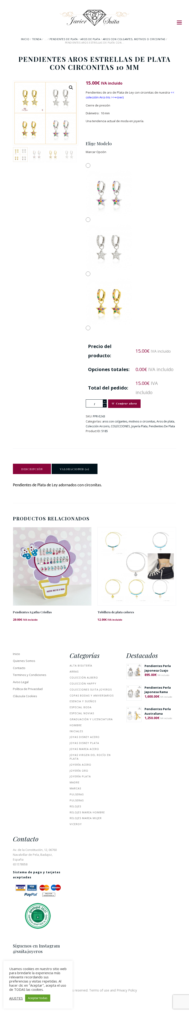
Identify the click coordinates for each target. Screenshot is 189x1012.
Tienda (36, 39)
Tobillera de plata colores (115, 612)
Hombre (76, 725)
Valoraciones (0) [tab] (74, 469)
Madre (75, 782)
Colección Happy (83, 683)
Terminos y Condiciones (29, 675)
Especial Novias (82, 713)
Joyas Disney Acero (85, 737)
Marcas (75, 788)
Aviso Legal (21, 682)
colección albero (84, 677)
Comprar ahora (126, 403)
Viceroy (76, 824)
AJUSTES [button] (16, 998)
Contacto (19, 668)
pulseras (77, 794)
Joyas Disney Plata (84, 743)
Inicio (25, 39)
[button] (71, 87)
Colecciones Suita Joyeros (91, 689)
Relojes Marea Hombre (87, 812)
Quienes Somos (24, 661)
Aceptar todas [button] (37, 998)
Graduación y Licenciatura (91, 719)
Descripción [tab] (32, 469)
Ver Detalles (52, 560)
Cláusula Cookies (25, 696)
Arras (74, 671)
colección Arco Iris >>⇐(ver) (105, 97)
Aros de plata (90, 39)
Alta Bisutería (81, 665)
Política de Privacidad (28, 689)
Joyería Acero (80, 764)
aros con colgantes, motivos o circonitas (134, 39)
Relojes (75, 806)
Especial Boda (81, 707)
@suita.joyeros (28, 951)
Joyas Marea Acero (84, 749)
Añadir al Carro (52, 570)
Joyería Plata (139, 426)
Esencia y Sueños (83, 701)
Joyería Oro (79, 770)
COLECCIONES (120, 426)
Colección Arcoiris (97, 426)
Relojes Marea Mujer (86, 818)
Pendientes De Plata (63, 39)
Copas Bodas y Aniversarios (92, 695)
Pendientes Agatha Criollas (32, 612)
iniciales (76, 731)
